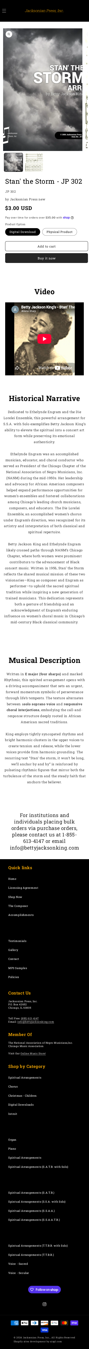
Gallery (13, 950)
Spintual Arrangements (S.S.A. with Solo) (37, 1201)
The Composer (18, 906)
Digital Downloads (21, 1104)
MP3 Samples (17, 968)
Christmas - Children (22, 1096)
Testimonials (17, 941)
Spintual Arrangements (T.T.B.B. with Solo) (38, 1245)
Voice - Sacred (18, 1264)
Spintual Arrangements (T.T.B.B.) (31, 1255)
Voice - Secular (18, 1273)
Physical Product (60, 232)
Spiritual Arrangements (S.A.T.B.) (31, 1192)
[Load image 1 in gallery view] (13, 162)
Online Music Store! (33, 1053)
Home (12, 879)
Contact (13, 959)
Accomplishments (21, 915)
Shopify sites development (30, 1341)
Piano (12, 1148)
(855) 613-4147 (30, 1018)
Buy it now (47, 258)
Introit (12, 1114)
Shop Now (15, 897)
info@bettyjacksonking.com (35, 1021)
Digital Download (23, 232)
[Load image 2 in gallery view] (34, 162)
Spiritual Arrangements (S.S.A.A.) (31, 1211)
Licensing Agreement (23, 888)
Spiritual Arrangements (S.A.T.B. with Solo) (38, 1167)
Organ (12, 1140)
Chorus (13, 1086)
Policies (13, 977)
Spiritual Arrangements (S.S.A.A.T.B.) (34, 1220)
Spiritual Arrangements (24, 1077)
